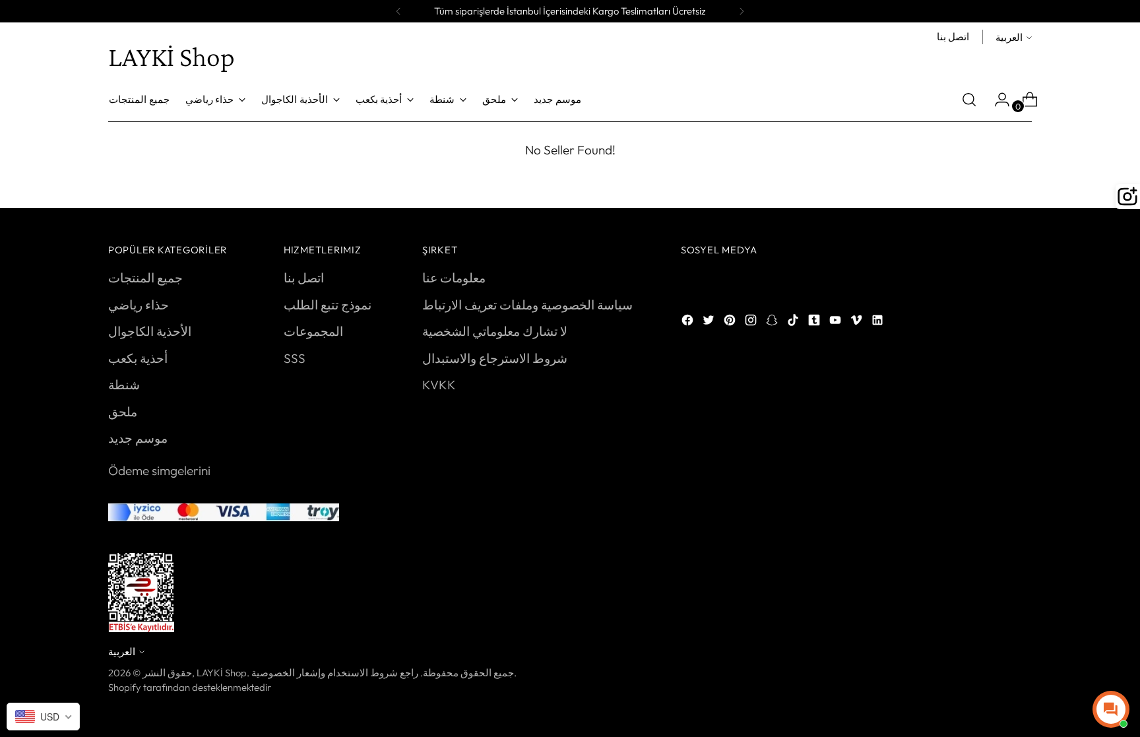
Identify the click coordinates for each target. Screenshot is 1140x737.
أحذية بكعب (138, 358)
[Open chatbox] (1110, 709)
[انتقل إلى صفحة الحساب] (997, 99)
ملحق (122, 412)
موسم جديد (138, 438)
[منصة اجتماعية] (689, 322)
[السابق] (398, 11)
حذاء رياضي (138, 305)
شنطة (124, 385)
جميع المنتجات (145, 278)
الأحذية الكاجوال (149, 331)
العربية (1009, 37)
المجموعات (313, 331)
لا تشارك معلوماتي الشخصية (494, 331)
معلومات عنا (454, 278)
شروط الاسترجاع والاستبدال (494, 358)
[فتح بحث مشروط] (969, 99)
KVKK (439, 385)
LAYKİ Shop (222, 672)
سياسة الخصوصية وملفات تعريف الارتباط (527, 305)
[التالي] (741, 11)
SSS (294, 358)
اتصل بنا (304, 278)
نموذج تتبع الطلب (327, 305)
